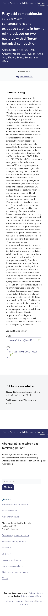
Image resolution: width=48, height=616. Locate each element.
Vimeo (39, 601)
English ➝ (6, 554)
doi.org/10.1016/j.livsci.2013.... (23, 340)
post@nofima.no (9, 511)
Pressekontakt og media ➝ (14, 542)
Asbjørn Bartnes (36, 593)
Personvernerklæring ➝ (13, 560)
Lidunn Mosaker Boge (31, 596)
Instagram (19, 601)
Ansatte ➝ (6, 548)
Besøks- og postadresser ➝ (15, 535)
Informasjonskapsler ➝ (12, 566)
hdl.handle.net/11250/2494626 (23, 352)
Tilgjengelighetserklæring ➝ (15, 572)
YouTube (24, 604)
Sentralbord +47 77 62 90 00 (15, 505)
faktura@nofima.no (10, 517)
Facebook (30, 601)
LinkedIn (9, 601)
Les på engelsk (26, 76)
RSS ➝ (5, 578)
